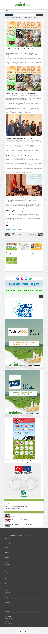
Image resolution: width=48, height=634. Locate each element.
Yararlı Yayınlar (7, 611)
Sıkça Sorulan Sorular (8, 623)
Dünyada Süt (7, 621)
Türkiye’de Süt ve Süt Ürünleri (10, 618)
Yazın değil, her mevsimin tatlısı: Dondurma (28, 14)
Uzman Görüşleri (8, 616)
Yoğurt (6, 576)
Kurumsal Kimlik (7, 564)
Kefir (5, 583)
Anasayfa (6, 547)
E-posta (40, 50)
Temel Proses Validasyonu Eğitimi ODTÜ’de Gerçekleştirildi (22, 514)
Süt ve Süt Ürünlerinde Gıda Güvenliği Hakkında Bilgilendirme (16, 506)
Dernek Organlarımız (8, 559)
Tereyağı (6, 573)
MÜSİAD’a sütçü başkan (16, 234)
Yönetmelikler (7, 592)
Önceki (13, 233)
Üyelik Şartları (7, 562)
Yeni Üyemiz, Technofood (10, 503)
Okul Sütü (6, 607)
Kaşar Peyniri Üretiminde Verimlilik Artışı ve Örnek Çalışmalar (36, 252)
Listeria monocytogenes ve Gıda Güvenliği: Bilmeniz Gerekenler (17, 504)
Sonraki (34, 233)
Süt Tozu (6, 585)
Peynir (6, 571)
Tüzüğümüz (7, 557)
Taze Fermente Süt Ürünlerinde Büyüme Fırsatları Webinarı (22, 524)
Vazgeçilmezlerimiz (8, 554)
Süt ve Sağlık (7, 599)
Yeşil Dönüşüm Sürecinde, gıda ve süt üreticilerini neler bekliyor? (11, 252)
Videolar (6, 604)
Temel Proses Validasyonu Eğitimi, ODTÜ (18, 519)
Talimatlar (6, 597)
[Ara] (41, 296)
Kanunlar (6, 590)
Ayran (6, 578)
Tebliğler (6, 595)
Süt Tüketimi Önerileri (8, 602)
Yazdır (36, 50)
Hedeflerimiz (7, 552)
